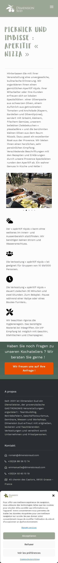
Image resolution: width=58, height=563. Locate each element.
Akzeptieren (29, 536)
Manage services (29, 527)
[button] (53, 495)
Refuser (29, 544)
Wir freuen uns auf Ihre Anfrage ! (29, 368)
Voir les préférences (29, 553)
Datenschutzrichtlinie (30, 559)
